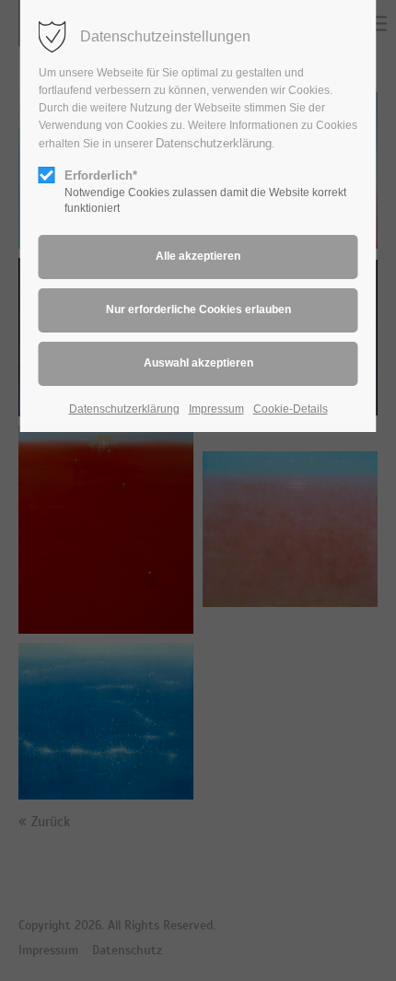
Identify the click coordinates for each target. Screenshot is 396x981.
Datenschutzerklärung (214, 143)
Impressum (216, 409)
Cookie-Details (290, 409)
